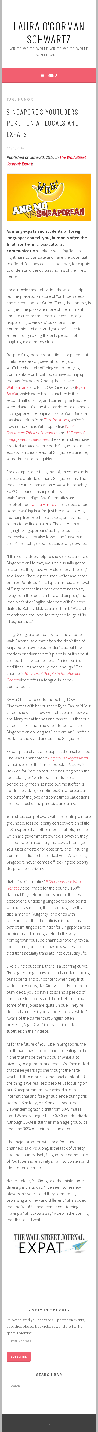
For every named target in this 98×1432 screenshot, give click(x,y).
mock (51, 504)
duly (41, 504)
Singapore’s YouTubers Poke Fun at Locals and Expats (43, 123)
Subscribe (19, 1357)
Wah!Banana (18, 387)
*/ (49, 1423)
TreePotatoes (56, 419)
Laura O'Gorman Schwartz (49, 32)
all (34, 504)
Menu (52, 75)
